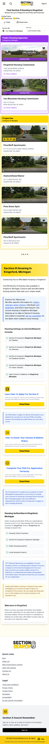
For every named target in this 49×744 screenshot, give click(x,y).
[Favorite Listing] (43, 48)
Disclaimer (6, 694)
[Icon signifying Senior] (11, 139)
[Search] (11, 4)
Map (42, 739)
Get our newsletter (33, 316)
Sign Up (24, 730)
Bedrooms (23, 22)
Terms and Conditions (10, 685)
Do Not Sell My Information (12, 700)
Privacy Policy (7, 688)
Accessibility (7, 697)
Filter (8, 22)
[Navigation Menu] (4, 4)
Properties (8, 18)
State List (6, 661)
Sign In (44, 4)
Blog (4, 658)
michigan (19, 31)
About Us (5, 674)
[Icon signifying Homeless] (14, 139)
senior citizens (19, 305)
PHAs (17, 18)
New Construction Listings (12, 665)
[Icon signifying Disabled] (4, 139)
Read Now (24, 404)
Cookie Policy (7, 691)
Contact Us (6, 671)
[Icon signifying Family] (7, 139)
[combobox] (36, 31)
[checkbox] (2, 18)
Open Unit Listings (9, 668)
